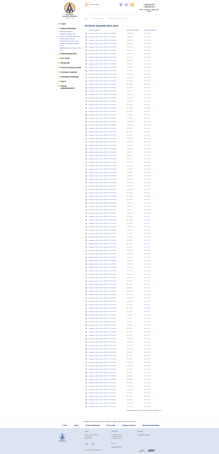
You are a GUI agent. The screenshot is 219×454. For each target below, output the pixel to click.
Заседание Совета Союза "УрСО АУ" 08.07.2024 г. (103, 131)
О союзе (64, 425)
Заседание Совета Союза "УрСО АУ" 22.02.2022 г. (103, 298)
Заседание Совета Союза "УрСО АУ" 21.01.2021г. (102, 403)
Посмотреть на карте (144, 434)
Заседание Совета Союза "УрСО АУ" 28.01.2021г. (102, 399)
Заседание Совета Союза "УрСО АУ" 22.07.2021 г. (103, 345)
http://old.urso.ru (131, 421)
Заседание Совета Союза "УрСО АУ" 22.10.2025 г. (103, 77)
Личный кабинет (94, 4)
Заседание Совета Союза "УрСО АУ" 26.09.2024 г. (103, 118)
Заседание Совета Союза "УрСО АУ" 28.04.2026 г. (103, 47)
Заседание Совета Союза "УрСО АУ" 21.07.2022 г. (103, 267)
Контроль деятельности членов (71, 67)
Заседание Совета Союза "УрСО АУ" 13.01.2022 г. (103, 308)
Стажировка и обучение (129, 425)
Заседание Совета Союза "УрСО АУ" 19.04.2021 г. (103, 372)
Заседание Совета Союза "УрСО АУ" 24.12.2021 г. (103, 311)
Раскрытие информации (68, 28)
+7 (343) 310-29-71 (149, 4)
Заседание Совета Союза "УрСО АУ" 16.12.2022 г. (103, 230)
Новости (63, 81)
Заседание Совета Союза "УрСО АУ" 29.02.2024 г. (103, 148)
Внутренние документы (65, 31)
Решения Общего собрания (66, 38)
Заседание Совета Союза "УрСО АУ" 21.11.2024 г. (103, 114)
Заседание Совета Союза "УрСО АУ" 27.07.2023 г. (103, 179)
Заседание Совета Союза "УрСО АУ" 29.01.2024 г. (103, 155)
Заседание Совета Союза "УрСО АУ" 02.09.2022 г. (103, 250)
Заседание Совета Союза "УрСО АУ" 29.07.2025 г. (103, 87)
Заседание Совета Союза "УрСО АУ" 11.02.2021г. (102, 393)
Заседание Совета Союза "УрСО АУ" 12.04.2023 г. (103, 196)
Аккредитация (65, 63)
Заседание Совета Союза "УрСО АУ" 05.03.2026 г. (103, 57)
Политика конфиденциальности (68, 87)
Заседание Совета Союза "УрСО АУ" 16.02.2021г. (102, 389)
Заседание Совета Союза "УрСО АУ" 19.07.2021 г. (103, 348)
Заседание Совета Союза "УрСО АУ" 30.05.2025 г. (103, 94)
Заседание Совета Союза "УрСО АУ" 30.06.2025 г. (103, 91)
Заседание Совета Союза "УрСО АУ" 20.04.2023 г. (103, 192)
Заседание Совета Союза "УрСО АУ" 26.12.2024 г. (103, 111)
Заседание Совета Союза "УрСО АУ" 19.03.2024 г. (103, 145)
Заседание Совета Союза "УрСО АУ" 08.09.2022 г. (103, 247)
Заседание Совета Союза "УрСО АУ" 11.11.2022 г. (103, 237)
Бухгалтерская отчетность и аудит (69, 41)
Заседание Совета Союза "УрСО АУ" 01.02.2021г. (102, 396)
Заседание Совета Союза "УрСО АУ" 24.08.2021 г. (103, 338)
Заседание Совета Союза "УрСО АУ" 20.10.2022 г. (103, 243)
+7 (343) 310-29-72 (149, 7)
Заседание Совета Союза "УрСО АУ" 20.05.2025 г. (103, 98)
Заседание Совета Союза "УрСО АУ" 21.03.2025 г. (103, 104)
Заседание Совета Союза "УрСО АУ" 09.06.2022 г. (103, 274)
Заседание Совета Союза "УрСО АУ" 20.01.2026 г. (103, 64)
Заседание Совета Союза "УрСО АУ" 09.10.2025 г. (103, 81)
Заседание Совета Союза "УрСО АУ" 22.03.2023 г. (103, 203)
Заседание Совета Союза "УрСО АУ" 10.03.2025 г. (103, 108)
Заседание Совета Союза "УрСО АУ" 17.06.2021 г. (103, 362)
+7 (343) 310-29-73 (116, 438)
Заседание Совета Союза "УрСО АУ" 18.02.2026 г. (103, 60)
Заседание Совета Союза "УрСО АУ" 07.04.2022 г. (103, 291)
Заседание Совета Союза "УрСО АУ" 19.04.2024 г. (103, 142)
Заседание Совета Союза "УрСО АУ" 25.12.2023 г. (103, 158)
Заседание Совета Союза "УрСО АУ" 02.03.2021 (102, 382)
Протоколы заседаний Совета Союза (69, 36)
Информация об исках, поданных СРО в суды (70, 49)
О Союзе (63, 24)
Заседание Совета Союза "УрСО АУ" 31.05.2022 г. (103, 277)
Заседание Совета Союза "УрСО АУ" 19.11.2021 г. (103, 325)
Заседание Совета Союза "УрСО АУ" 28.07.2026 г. (103, 40)
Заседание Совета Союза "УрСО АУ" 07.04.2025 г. (103, 101)
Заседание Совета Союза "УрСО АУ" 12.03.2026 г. (103, 53)
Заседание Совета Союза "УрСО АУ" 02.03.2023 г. (103, 209)
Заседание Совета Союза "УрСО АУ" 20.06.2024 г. (103, 135)
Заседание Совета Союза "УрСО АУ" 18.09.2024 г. (103, 121)
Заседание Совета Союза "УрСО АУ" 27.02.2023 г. (103, 213)
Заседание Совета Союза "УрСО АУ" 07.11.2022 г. (103, 240)
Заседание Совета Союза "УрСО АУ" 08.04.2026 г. (103, 50)
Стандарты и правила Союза (67, 34)
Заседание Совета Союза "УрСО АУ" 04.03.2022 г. (103, 294)
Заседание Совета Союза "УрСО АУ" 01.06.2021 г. (103, 365)
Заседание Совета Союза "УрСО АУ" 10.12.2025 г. (103, 70)
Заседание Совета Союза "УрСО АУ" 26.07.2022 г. (103, 264)
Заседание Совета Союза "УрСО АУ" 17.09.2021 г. (103, 332)
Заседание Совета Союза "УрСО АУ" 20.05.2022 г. (103, 281)
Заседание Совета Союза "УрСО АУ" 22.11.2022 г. (103, 233)
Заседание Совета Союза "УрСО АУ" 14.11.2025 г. (103, 74)
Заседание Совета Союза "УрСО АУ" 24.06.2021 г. (103, 359)
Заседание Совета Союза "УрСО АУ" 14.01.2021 (102, 406)
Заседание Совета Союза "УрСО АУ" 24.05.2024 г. (103, 138)
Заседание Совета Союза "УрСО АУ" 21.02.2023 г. (103, 216)
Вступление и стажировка (69, 72)
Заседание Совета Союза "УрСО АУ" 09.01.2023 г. (103, 226)
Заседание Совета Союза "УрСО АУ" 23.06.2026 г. (103, 43)
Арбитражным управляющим (70, 77)
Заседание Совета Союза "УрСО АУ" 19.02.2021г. (102, 386)
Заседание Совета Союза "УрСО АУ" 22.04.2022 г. (103, 284)
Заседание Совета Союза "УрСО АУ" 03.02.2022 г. (103, 301)
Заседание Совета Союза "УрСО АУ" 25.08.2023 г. (103, 172)
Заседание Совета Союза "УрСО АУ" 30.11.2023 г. (103, 162)
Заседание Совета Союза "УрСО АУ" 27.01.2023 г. (103, 223)
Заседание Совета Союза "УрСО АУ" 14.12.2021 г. (103, 318)
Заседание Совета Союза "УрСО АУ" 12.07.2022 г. (103, 270)
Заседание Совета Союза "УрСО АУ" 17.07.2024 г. (103, 128)
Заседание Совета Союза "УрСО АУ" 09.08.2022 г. (103, 260)
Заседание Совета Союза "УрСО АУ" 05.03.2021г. (102, 379)
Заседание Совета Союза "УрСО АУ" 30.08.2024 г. (103, 125)
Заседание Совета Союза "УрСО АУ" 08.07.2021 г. (103, 352)
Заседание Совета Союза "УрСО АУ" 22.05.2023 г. (103, 189)
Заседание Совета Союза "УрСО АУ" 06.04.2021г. (102, 376)
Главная (87, 18)
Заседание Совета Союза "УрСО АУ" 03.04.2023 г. (103, 199)
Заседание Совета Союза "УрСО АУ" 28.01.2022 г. (103, 304)
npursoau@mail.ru (116, 447)
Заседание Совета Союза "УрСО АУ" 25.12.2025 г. (103, 67)
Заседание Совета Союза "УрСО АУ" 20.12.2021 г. (103, 315)
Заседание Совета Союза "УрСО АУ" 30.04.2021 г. (103, 369)
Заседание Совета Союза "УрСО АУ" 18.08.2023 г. (103, 175)
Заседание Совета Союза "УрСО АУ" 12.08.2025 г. (103, 84)
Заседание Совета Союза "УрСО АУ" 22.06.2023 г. (103, 182)
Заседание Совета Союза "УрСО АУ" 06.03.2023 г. (103, 206)
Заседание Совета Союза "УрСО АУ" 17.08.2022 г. (103, 257)
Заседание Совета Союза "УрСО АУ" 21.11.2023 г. (103, 165)
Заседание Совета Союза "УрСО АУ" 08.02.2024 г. (103, 152)
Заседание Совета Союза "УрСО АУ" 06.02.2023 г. (103, 220)
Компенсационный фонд (69, 54)
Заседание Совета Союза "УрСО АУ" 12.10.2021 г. (103, 328)
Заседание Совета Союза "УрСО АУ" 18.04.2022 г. (103, 287)
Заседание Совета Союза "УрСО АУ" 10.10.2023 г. (103, 169)
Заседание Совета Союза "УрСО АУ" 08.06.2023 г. (103, 186)
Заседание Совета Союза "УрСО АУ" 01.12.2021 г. (103, 321)
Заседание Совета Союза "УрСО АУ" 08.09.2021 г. (103, 335)
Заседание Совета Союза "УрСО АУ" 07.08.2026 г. (103, 33)
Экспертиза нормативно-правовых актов (69, 44)
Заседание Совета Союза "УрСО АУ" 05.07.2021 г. (103, 355)
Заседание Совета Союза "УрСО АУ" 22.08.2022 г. (103, 253)
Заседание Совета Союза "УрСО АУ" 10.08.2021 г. (103, 342)
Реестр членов (65, 58)
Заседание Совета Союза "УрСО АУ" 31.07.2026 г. (103, 36)
